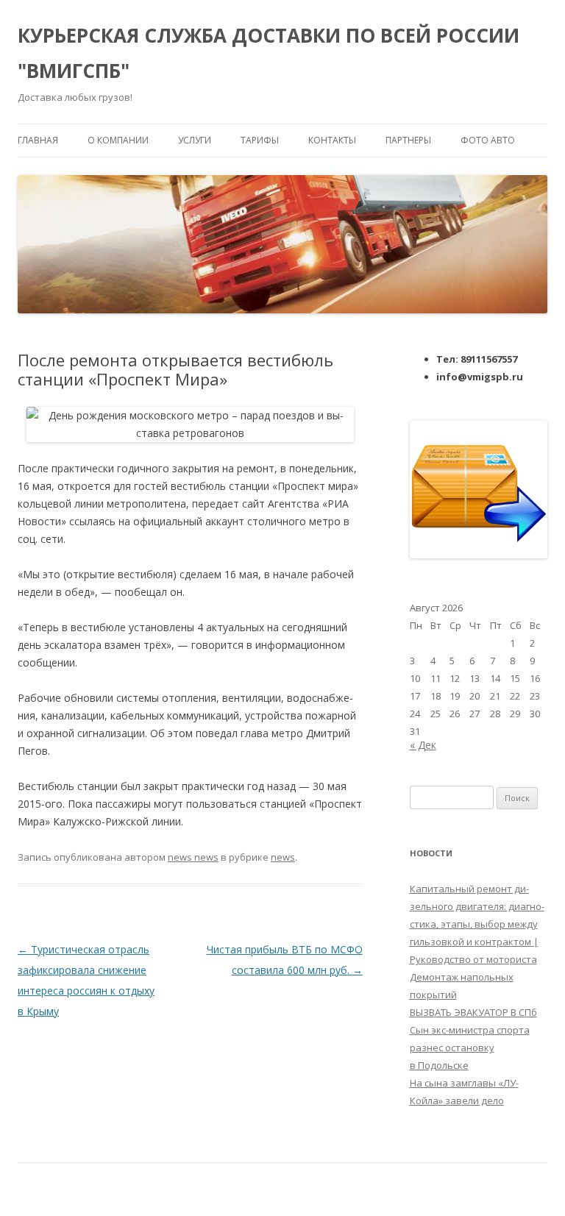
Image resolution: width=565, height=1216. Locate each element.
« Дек (423, 745)
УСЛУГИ (194, 140)
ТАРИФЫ (260, 140)
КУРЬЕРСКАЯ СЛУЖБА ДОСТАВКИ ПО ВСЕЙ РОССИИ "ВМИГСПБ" (268, 53)
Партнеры (408, 140)
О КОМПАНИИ (118, 140)
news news (193, 857)
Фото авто (488, 140)
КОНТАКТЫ (332, 140)
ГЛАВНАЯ (38, 140)
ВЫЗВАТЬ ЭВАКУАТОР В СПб (473, 1012)
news (283, 857)
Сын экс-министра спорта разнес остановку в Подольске (470, 1047)
